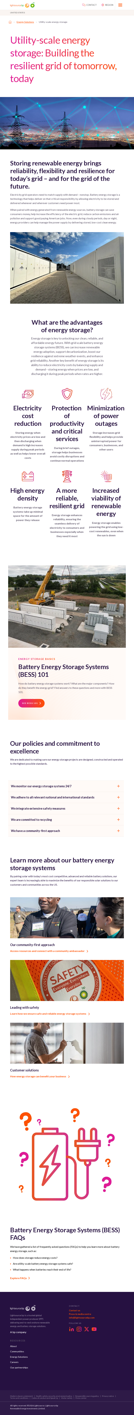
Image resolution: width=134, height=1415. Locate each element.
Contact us (74, 1310)
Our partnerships (19, 1367)
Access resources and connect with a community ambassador (47, 950)
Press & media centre (80, 1314)
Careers (14, 1362)
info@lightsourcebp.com (81, 1318)
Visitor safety (66, 1398)
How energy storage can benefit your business (38, 1076)
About (13, 1346)
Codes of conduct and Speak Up (45, 1398)
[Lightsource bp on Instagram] (79, 1329)
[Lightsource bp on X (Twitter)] (86, 1329)
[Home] (10, 22)
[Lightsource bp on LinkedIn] (71, 1329)
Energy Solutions (25, 22)
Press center (81, 1398)
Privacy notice (108, 1396)
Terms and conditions (19, 1398)
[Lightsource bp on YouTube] (94, 1329)
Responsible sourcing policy (87, 1396)
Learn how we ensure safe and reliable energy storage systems (48, 1013)
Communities (17, 1351)
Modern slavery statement (21, 1396)
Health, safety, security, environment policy (54, 1396)
